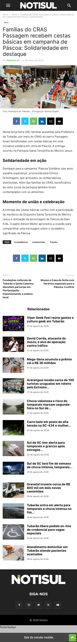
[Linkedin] (42, 121)
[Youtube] (57, 605)
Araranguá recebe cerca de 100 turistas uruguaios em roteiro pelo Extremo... (50, 383)
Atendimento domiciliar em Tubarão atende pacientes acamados (47, 550)
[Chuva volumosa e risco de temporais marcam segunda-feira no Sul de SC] (13, 407)
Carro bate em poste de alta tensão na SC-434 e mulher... (49, 423)
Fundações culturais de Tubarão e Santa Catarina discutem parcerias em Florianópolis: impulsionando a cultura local (18, 289)
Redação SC (13, 60)
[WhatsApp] (33, 121)
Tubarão (53, 242)
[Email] (50, 121)
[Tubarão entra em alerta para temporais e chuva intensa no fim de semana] (13, 511)
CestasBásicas (21, 242)
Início (5, 14)
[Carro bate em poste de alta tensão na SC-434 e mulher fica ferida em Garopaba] (13, 428)
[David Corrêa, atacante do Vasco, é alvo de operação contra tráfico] (13, 345)
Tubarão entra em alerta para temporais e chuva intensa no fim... (49, 508)
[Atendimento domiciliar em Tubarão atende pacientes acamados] (13, 553)
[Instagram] (28, 605)
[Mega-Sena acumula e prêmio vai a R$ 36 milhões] (13, 366)
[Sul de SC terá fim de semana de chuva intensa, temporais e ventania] (13, 468)
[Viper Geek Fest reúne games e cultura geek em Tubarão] (13, 324)
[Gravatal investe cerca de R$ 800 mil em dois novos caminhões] (13, 490)
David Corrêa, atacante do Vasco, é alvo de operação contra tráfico (46, 342)
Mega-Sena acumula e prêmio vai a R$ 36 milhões (49, 361)
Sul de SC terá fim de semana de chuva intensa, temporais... (49, 465)
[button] (8, 5)
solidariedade (38, 242)
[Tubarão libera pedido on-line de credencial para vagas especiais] (13, 532)
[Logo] (38, 583)
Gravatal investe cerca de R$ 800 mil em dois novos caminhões (48, 487)
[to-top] (72, 636)
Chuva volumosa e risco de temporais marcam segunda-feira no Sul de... (49, 404)
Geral (14, 14)
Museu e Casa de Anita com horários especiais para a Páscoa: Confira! (57, 283)
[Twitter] (25, 121)
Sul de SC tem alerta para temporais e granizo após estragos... (46, 446)
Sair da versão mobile (38, 637)
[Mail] (38, 605)
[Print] (59, 121)
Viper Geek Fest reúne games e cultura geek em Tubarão (50, 319)
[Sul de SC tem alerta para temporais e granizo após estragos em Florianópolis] (13, 449)
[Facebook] (16, 121)
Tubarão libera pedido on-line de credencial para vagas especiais (49, 529)
